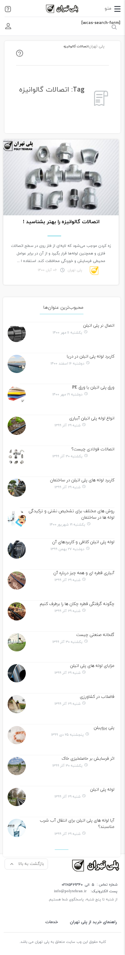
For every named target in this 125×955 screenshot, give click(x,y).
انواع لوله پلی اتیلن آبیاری (91, 418)
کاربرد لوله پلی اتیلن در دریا (90, 356)
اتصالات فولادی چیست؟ (92, 449)
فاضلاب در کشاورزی (97, 697)
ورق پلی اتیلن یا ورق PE (93, 387)
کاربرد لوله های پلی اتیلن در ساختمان (82, 480)
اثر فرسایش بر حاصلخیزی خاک (88, 759)
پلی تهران (96, 46)
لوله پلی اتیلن (102, 789)
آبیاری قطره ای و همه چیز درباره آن (83, 573)
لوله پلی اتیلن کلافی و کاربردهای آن (83, 542)
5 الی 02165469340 (78, 885)
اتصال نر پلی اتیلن (98, 325)
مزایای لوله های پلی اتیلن (92, 666)
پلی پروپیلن (104, 728)
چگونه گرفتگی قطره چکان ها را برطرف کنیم (77, 604)
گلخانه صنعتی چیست (95, 635)
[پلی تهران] (96, 865)
